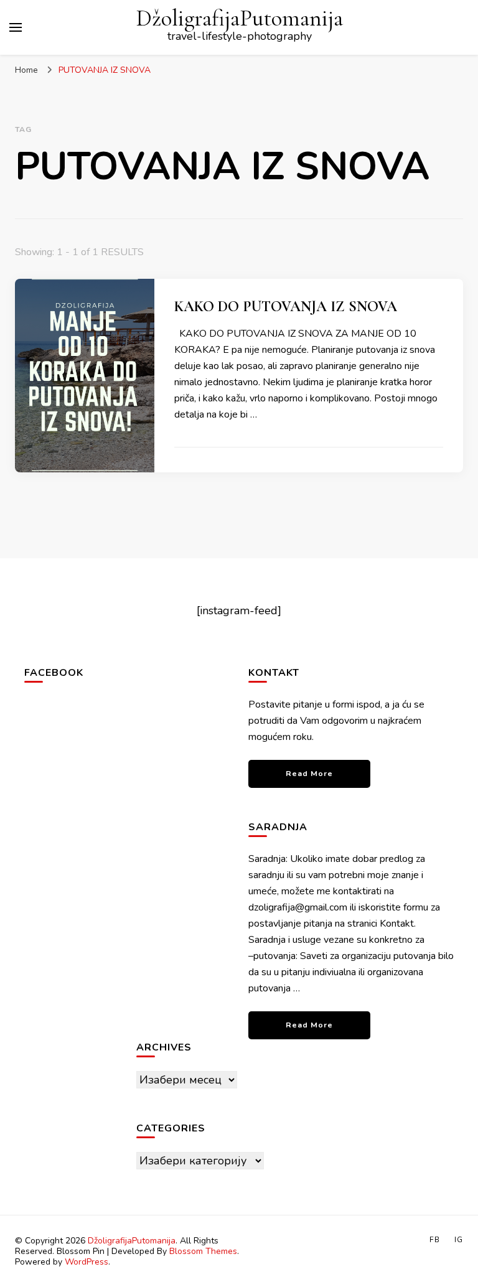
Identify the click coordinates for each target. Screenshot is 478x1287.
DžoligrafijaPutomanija (239, 18)
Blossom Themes (203, 1251)
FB (434, 1240)
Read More (309, 773)
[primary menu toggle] (15, 27)
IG (458, 1240)
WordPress (86, 1262)
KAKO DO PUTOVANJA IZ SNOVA (285, 306)
